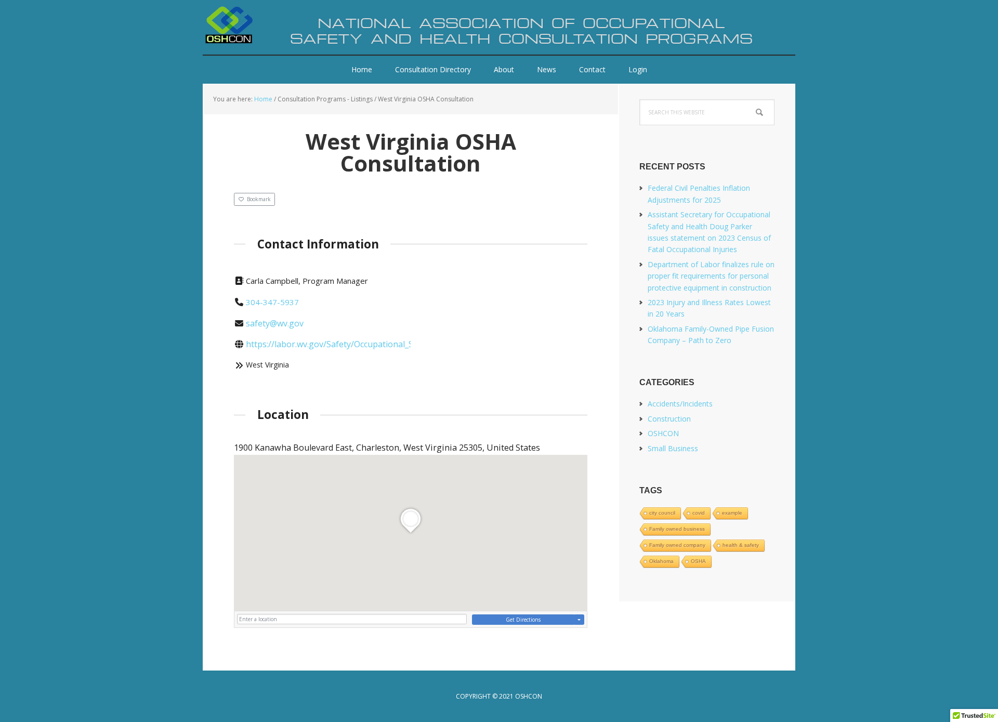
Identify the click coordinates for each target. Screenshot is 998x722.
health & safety (741, 545)
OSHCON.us (270, 26)
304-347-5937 (272, 302)
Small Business (673, 448)
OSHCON (663, 433)
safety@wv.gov (275, 323)
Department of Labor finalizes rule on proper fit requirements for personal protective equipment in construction (711, 276)
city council (662, 513)
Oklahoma (661, 561)
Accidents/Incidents (680, 404)
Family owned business (677, 529)
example (732, 513)
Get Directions (523, 619)
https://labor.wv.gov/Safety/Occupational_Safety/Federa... (356, 344)
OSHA (698, 561)
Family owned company (677, 545)
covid (698, 513)
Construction (669, 419)
